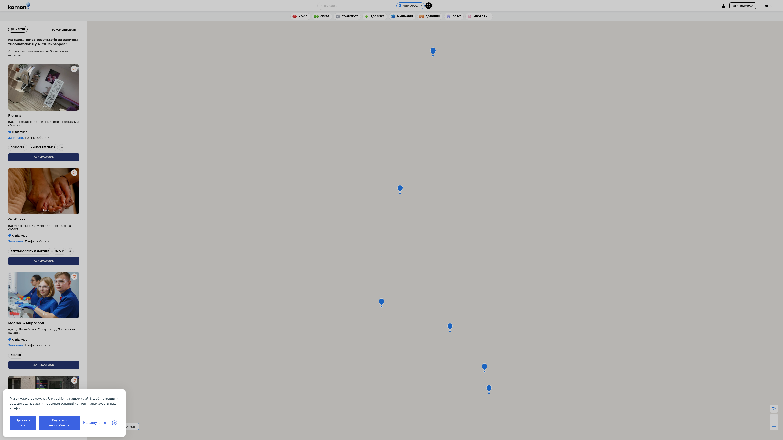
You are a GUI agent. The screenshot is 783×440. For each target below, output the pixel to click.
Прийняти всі (22, 423)
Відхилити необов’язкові (59, 423)
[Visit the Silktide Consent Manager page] (114, 423)
